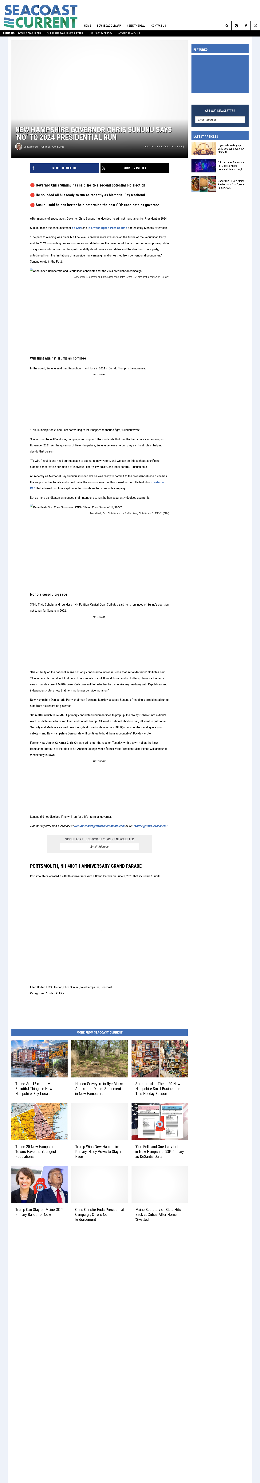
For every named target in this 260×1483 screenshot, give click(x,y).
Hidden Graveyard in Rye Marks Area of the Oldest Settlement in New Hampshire (99, 1088)
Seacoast (106, 987)
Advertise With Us (129, 33)
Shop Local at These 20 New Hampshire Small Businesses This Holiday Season (157, 1088)
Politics (60, 993)
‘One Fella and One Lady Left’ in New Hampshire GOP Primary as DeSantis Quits (159, 1151)
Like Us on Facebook (100, 33)
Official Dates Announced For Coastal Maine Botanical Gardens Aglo (231, 166)
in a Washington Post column (107, 228)
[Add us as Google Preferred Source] (236, 25)
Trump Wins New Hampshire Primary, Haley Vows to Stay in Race (98, 1151)
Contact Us (158, 25)
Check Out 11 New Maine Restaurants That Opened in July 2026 (231, 184)
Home (87, 25)
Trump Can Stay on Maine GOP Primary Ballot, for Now (39, 1212)
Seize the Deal (136, 25)
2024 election (54, 987)
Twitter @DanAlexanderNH (150, 826)
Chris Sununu (71, 987)
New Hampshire (90, 987)
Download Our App (29, 33)
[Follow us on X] (255, 25)
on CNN (77, 228)
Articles (50, 993)
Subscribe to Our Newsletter (65, 33)
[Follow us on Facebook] (245, 25)
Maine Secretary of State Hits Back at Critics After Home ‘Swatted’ (158, 1214)
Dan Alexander (31, 146)
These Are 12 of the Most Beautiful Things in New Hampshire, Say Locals (35, 1088)
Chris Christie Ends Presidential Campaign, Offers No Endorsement (99, 1214)
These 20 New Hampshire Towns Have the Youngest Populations (35, 1151)
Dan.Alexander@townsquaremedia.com (99, 826)
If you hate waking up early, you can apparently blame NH (231, 149)
